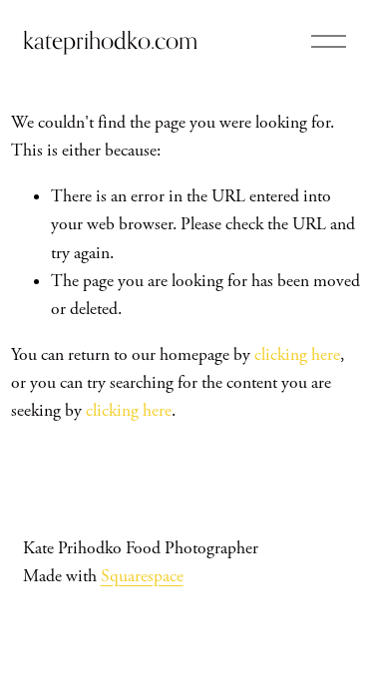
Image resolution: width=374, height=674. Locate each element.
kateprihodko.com (110, 40)
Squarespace (142, 576)
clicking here (297, 355)
